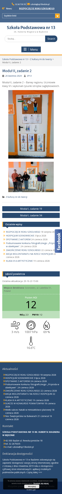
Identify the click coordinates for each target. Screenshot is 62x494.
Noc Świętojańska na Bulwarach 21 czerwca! (27, 416)
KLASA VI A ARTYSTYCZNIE (19, 260)
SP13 (29, 75)
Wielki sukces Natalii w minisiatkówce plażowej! (28, 409)
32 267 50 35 (20, 4)
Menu (34, 49)
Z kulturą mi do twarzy (41, 59)
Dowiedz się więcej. (41, 483)
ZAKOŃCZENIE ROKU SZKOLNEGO (23, 250)
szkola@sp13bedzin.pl (40, 4)
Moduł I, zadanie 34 (31, 215)
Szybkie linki (10, 15)
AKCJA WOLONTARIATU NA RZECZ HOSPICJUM (29, 253)
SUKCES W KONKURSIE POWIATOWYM (24, 403)
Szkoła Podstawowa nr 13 (31, 27)
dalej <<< (37, 472)
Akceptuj (32, 486)
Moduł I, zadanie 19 (31, 208)
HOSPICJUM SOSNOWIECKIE (20, 235)
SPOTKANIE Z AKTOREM (18, 239)
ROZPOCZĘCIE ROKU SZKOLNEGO (36, 8)
